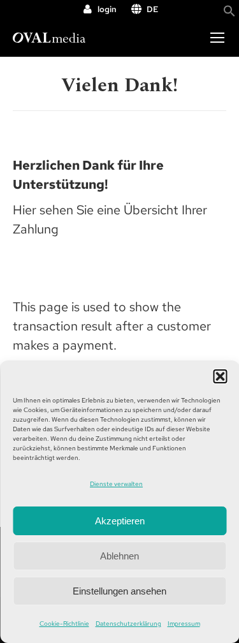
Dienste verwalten (116, 484)
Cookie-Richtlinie (64, 623)
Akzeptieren (120, 520)
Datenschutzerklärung (128, 623)
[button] (220, 376)
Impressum (184, 623)
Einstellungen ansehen (119, 591)
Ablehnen (119, 556)
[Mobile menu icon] (217, 38)
